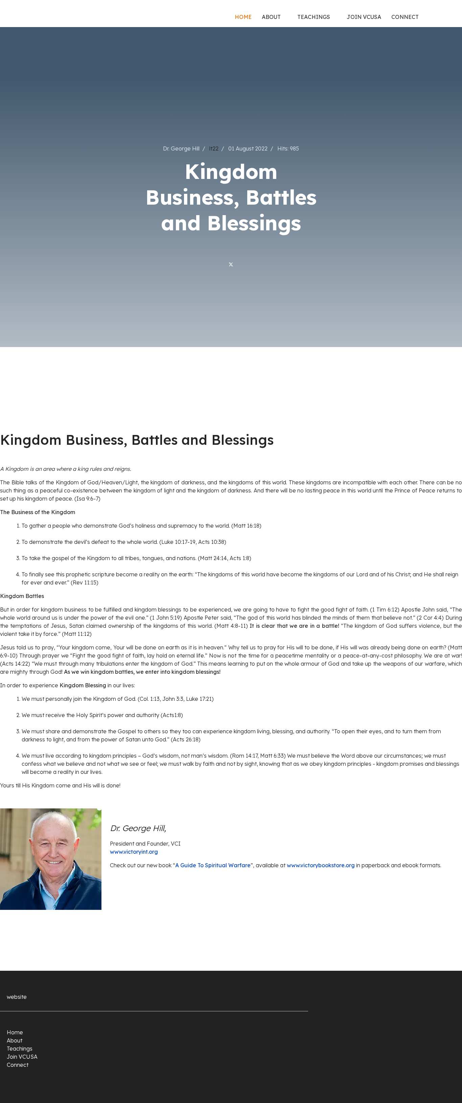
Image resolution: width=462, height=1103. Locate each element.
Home (243, 17)
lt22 (213, 148)
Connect (405, 17)
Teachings (313, 17)
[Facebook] (215, 264)
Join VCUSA (364, 17)
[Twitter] (231, 264)
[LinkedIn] (246, 264)
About (271, 17)
